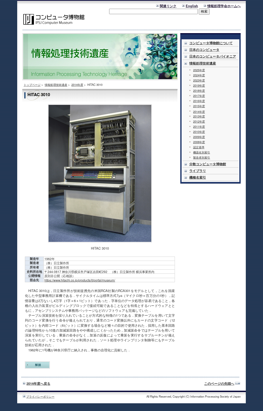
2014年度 (77, 85)
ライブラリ (197, 170)
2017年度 (199, 96)
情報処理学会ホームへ (224, 6)
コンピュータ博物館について (211, 43)
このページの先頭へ (219, 383)
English (192, 6)
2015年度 (199, 106)
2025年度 (199, 70)
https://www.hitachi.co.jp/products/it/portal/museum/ (79, 280)
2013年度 (199, 116)
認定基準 (198, 147)
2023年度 (199, 80)
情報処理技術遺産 (56, 85)
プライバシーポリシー (40, 396)
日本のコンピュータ (204, 49)
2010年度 (199, 132)
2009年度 (199, 137)
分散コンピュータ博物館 (207, 164)
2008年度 (199, 142)
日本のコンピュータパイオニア (212, 56)
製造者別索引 (201, 157)
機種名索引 (197, 177)
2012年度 (199, 121)
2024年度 (199, 75)
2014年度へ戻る (38, 383)
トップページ (32, 85)
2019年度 (199, 85)
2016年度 (199, 101)
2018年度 (199, 90)
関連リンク (168, 6)
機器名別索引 (201, 152)
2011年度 (199, 126)
